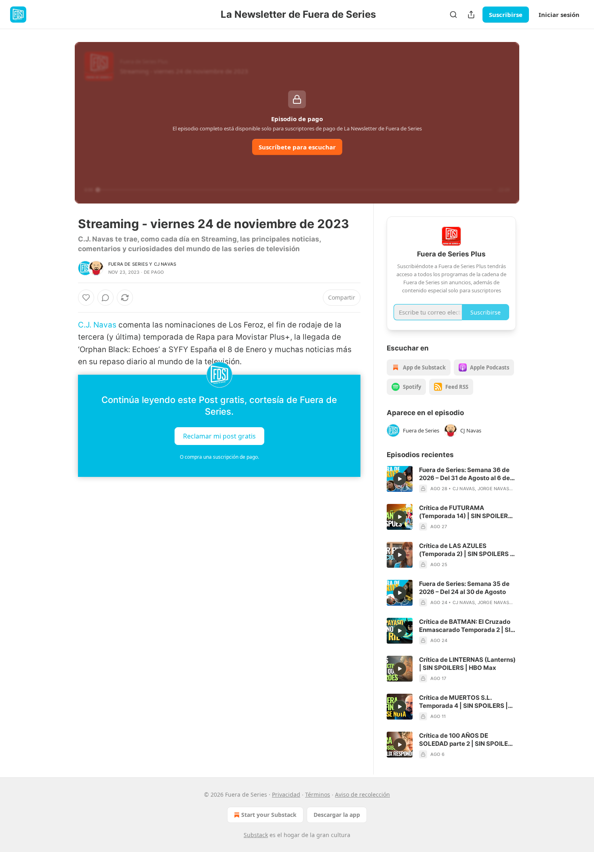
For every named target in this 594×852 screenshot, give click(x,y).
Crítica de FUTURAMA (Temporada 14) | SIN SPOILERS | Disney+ (467, 512)
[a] (399, 478)
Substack (256, 835)
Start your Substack (269, 814)
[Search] (453, 14)
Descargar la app (337, 814)
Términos (317, 794)
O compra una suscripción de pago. (219, 456)
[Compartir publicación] (471, 14)
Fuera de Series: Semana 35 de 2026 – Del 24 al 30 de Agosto (464, 588)
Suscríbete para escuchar (297, 147)
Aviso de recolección (362, 794)
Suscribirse (505, 14)
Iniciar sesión (559, 14)
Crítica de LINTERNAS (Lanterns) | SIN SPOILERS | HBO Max (467, 664)
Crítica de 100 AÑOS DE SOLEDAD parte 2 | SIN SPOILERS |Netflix (467, 740)
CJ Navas (165, 264)
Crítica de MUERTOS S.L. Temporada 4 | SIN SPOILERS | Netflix (463, 702)
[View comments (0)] (105, 298)
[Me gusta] (86, 298)
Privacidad (286, 794)
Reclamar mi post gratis (219, 435)
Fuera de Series (128, 264)
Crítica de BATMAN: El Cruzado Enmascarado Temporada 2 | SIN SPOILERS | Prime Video (467, 626)
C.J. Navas (97, 324)
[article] (451, 479)
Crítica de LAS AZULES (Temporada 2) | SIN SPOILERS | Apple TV (465, 550)
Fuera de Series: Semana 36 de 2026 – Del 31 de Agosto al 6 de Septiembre (464, 474)
